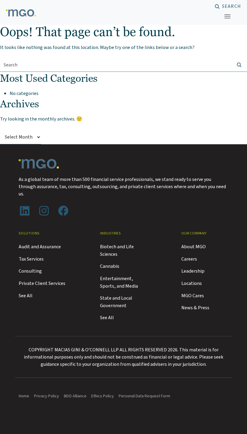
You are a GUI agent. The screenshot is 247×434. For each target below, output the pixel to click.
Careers (189, 259)
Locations (191, 283)
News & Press (195, 307)
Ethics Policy (102, 396)
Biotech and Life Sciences (117, 250)
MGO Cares (192, 295)
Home (24, 396)
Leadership (193, 271)
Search (231, 7)
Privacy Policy (46, 396)
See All (26, 295)
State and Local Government (116, 302)
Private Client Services (42, 283)
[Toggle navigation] (227, 16)
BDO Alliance (75, 396)
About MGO (193, 246)
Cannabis (109, 266)
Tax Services (31, 259)
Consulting (30, 271)
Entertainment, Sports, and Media (119, 282)
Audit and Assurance (40, 246)
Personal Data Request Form (144, 396)
